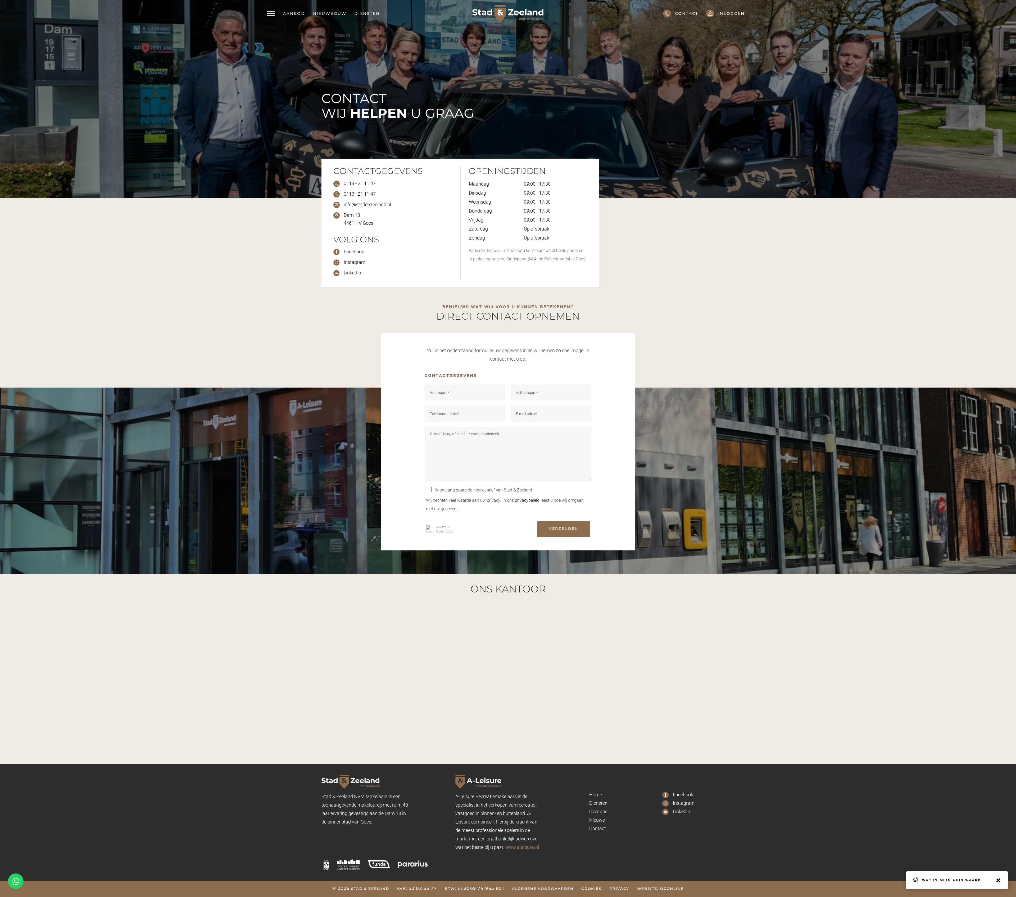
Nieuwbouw (329, 13)
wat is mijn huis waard (951, 879)
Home (595, 794)
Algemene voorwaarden (542, 889)
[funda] (379, 863)
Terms (449, 531)
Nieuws (597, 820)
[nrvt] (348, 864)
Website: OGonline (660, 889)
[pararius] (413, 863)
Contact (597, 828)
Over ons (598, 811)
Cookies (591, 889)
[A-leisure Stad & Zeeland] (499, 781)
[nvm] (326, 864)
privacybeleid (527, 500)
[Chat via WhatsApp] (16, 881)
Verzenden (563, 529)
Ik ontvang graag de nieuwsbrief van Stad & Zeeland (483, 490)
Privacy (440, 531)
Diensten (367, 13)
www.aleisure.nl (522, 847)
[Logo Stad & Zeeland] (508, 13)
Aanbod (294, 13)
